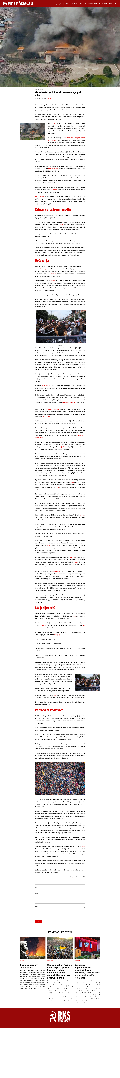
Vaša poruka (36, 906)
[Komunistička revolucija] (18, 4)
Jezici (110, 4)
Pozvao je (49, 545)
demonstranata (46, 416)
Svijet (81, 4)
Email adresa (37, 893)
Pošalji (38, 921)
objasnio (62, 447)
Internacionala (103, 4)
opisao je (53, 281)
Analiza (68, 4)
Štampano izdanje (93, 4)
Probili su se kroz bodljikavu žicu (52, 409)
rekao (54, 395)
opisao (47, 421)
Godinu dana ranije (39, 196)
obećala (72, 482)
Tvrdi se (37, 222)
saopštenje (72, 557)
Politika (76, 960)
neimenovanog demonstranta (69, 402)
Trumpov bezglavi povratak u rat (29, 966)
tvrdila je (61, 225)
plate (54, 124)
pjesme (74, 616)
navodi (55, 695)
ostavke (82, 515)
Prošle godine (54, 190)
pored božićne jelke (53, 169)
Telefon (36, 887)
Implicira (44, 625)
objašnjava (53, 274)
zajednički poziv (56, 571)
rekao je (83, 846)
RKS (86, 4)
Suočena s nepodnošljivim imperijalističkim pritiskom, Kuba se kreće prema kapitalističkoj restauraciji (87, 971)
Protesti (49, 960)
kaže (83, 625)
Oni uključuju (57, 635)
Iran (20, 960)
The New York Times (46, 386)
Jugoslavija (75, 4)
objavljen (73, 877)
